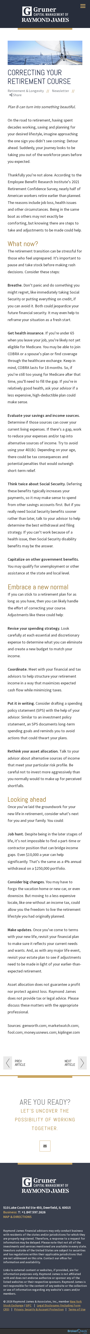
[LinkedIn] (16, 113)
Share (17, 95)
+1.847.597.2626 (33, 1212)
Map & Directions (17, 1216)
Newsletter (60, 91)
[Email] (16, 118)
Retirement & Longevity (26, 91)
